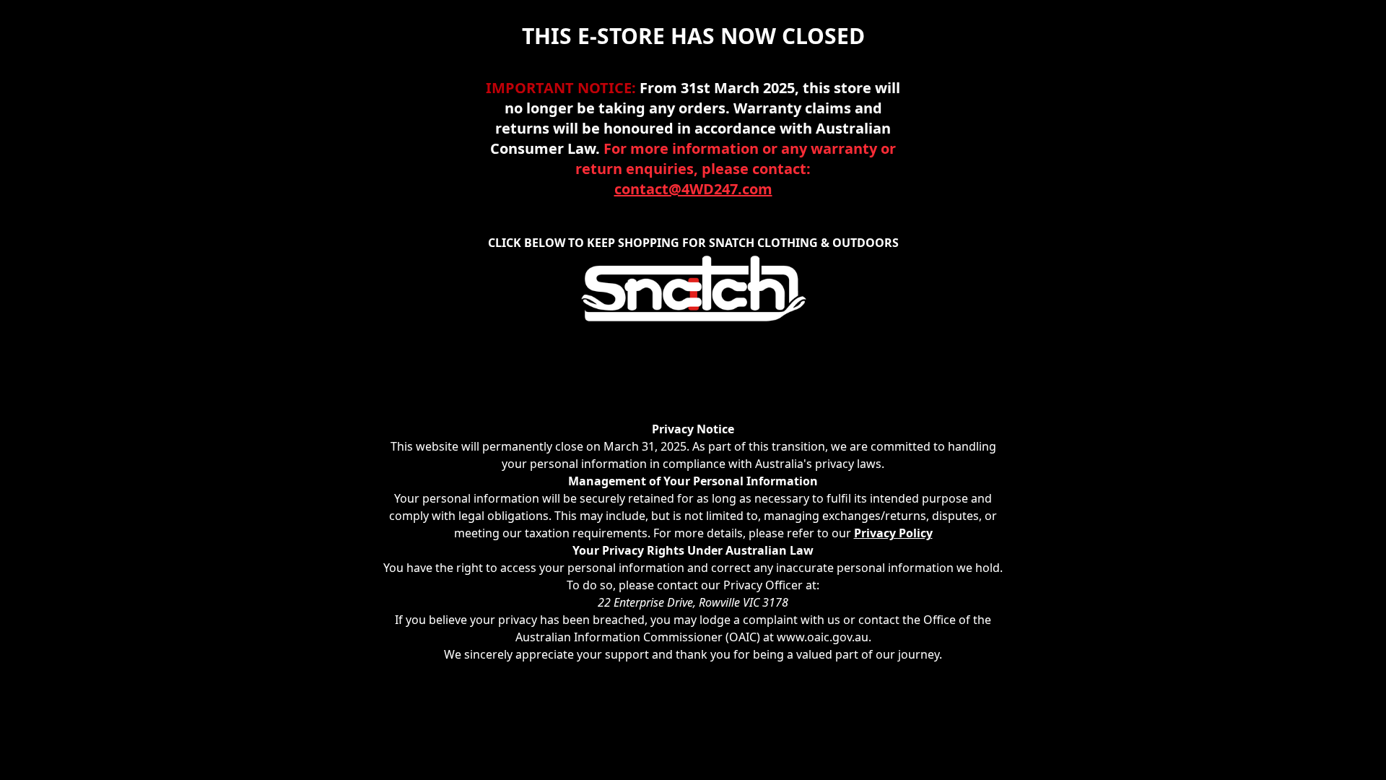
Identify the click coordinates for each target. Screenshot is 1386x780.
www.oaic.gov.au (822, 637)
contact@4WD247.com (693, 189)
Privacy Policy (893, 533)
